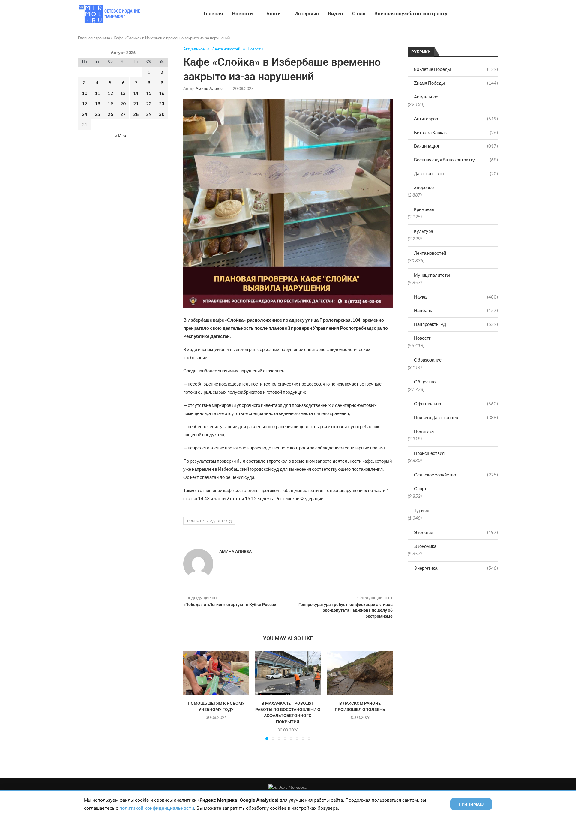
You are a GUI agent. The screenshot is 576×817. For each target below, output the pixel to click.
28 (136, 114)
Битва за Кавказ (456, 132)
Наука (456, 296)
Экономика (425, 546)
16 (161, 93)
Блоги (273, 14)
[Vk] (473, 13)
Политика (424, 431)
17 (84, 103)
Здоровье (424, 187)
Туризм (421, 510)
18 (97, 103)
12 (110, 93)
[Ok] (486, 13)
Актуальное (426, 96)
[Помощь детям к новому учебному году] (216, 673)
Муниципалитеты (432, 275)
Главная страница (94, 37)
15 (149, 93)
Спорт (420, 488)
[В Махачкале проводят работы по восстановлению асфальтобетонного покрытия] (288, 673)
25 (97, 114)
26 (110, 114)
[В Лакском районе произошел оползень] (360, 673)
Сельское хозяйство (456, 474)
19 (110, 103)
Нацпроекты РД (456, 324)
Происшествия (429, 453)
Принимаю (471, 804)
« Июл (121, 135)
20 (123, 103)
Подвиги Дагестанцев (456, 417)
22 (149, 103)
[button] (191, 695)
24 (84, 114)
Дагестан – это (456, 173)
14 (136, 93)
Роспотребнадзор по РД (209, 521)
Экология (456, 532)
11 (97, 93)
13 (123, 93)
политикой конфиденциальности (156, 808)
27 (123, 114)
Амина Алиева (210, 88)
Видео (335, 14)
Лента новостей (430, 253)
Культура (423, 231)
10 (84, 93)
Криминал (424, 209)
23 (161, 103)
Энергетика (456, 568)
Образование (428, 359)
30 (161, 114)
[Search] (495, 13)
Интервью (306, 14)
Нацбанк (456, 310)
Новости (242, 14)
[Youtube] (467, 13)
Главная (213, 14)
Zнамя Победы (456, 83)
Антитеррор (456, 118)
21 (136, 103)
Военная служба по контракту (410, 14)
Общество (425, 381)
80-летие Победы (456, 69)
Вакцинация (456, 146)
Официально (456, 403)
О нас (358, 14)
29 (149, 114)
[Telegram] (479, 13)
